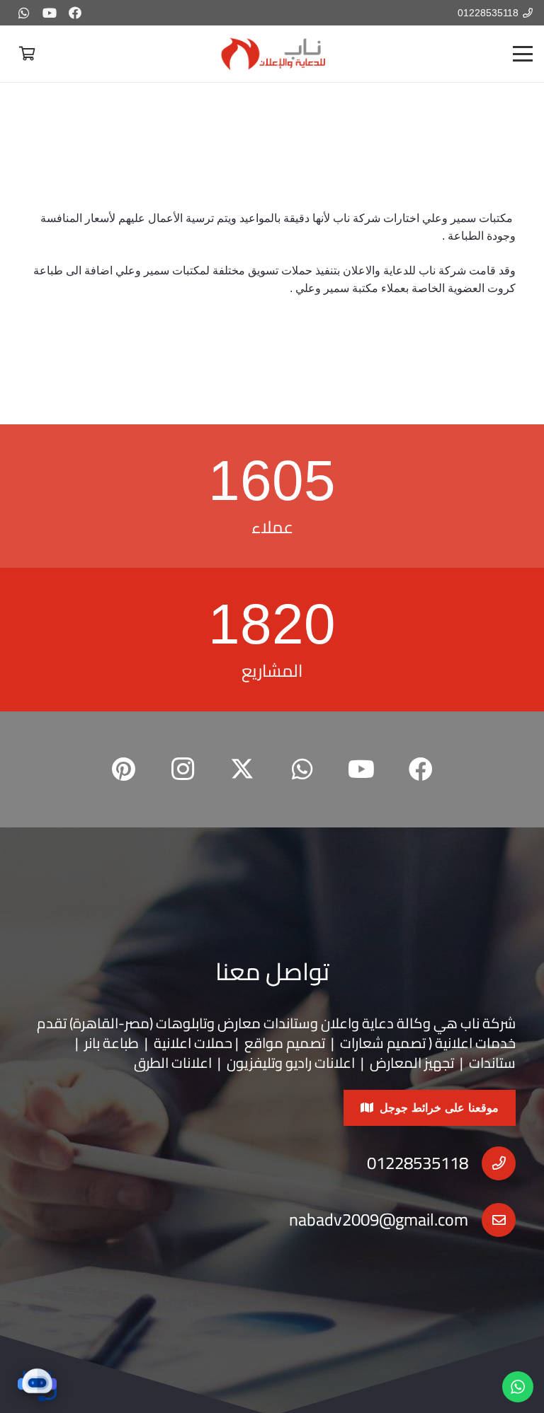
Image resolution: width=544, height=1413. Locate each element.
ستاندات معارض (263, 1023)
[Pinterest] (123, 769)
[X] (242, 769)
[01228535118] (492, 1163)
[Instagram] (182, 769)
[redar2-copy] (272, 53)
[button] (523, 54)
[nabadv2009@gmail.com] (492, 1220)
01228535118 (417, 1163)
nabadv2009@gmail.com (378, 1219)
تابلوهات (181, 1023)
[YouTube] (49, 12)
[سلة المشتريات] (26, 53)
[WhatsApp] (24, 12)
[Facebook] (75, 12)
